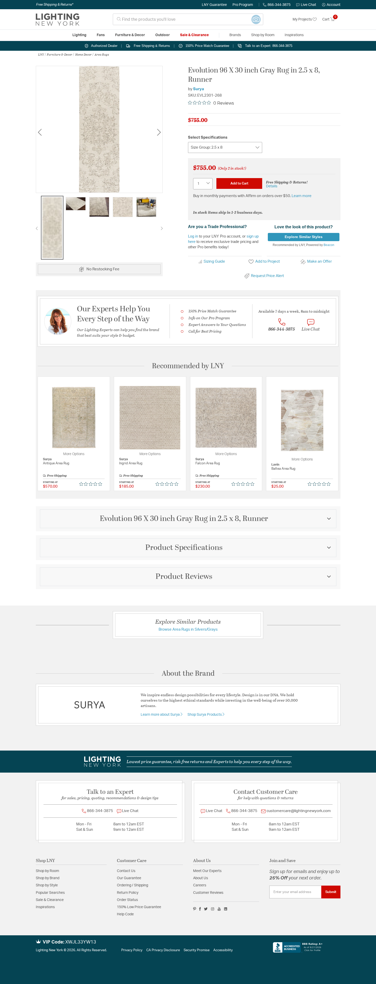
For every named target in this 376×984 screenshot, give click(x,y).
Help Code (125, 914)
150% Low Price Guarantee (139, 907)
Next (159, 132)
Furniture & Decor (59, 54)
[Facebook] (200, 909)
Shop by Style (47, 885)
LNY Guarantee (214, 5)
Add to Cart (239, 183)
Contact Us (126, 871)
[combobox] (188, 19)
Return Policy (127, 893)
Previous (39, 132)
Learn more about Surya (161, 714)
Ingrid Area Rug (130, 463)
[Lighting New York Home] (57, 19)
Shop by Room (47, 871)
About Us (200, 878)
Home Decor (83, 54)
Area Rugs (102, 54)
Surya (198, 89)
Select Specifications (207, 137)
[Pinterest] (194, 909)
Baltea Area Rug (283, 468)
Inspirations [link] (294, 35)
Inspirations (45, 907)
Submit (330, 892)
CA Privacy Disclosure (163, 950)
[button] (331, 5)
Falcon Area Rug (207, 463)
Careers (199, 885)
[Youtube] (219, 909)
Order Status (127, 900)
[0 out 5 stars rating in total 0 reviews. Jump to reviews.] (92, 483)
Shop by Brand (47, 878)
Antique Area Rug (56, 463)
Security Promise (196, 950)
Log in (193, 236)
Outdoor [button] (162, 35)
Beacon (329, 245)
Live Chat (308, 5)
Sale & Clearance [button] (194, 35)
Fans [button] (101, 35)
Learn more (302, 196)
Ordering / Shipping (132, 885)
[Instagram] (213, 909)
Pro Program (243, 5)
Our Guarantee (129, 878)
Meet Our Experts (207, 871)
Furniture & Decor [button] (130, 35)
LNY (41, 54)
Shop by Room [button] (262, 35)
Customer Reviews (208, 893)
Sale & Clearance (50, 900)
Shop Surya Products (205, 714)
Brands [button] (235, 35)
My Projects (303, 19)
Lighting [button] (79, 35)
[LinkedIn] (226, 909)
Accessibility (223, 950)
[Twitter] (206, 909)
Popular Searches (50, 893)
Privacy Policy (131, 950)
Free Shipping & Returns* (54, 4)
